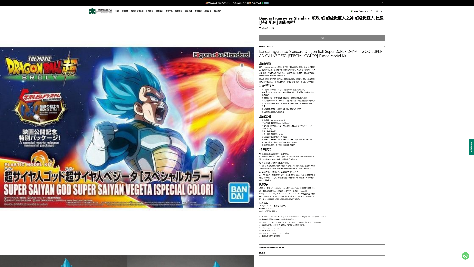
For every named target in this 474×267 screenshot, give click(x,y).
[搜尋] (372, 11)
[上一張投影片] (89, 3)
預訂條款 (262, 253)
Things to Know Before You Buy (272, 247)
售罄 (322, 38)
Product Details (266, 46)
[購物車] (382, 11)
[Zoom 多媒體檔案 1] (127, 127)
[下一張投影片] (382, 3)
